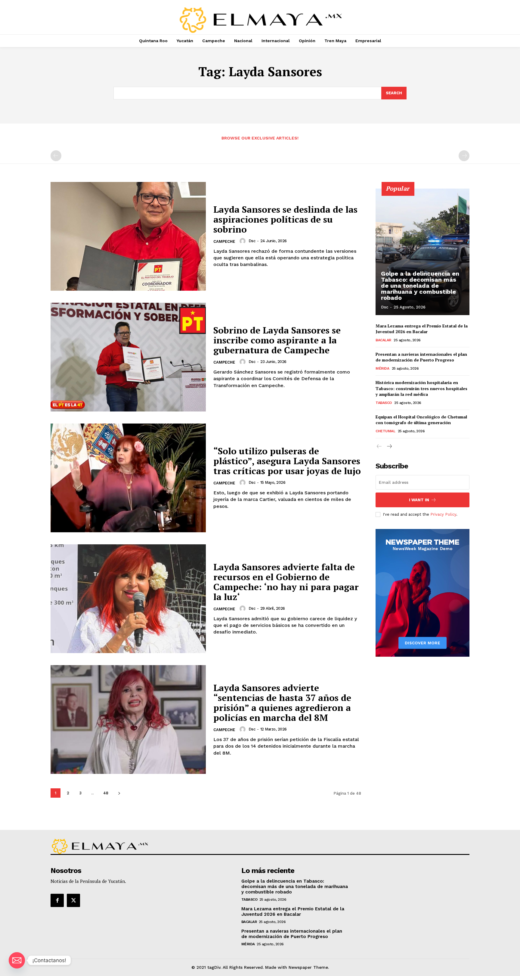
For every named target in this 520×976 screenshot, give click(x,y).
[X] (73, 900)
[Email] (17, 960)
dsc (252, 241)
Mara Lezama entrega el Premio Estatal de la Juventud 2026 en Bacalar (422, 329)
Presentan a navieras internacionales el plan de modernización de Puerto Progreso (421, 357)
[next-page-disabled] (464, 155)
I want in (419, 500)
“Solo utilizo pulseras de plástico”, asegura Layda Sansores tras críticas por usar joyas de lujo (287, 461)
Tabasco (384, 403)
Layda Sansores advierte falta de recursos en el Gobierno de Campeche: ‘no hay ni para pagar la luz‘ (286, 582)
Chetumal (385, 431)
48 (105, 793)
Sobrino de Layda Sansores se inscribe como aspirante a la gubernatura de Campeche (277, 340)
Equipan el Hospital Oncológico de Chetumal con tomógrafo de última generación (421, 420)
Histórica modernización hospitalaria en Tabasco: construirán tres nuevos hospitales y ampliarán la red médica (421, 388)
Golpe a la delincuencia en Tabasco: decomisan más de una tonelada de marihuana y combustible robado (420, 285)
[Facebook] (57, 900)
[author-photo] (243, 241)
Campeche (224, 241)
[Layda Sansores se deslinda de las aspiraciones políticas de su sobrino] (128, 236)
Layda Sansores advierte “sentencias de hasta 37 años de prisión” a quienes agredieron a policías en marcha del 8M (282, 703)
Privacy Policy (443, 514)
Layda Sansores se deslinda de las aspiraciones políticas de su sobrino (285, 219)
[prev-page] (56, 155)
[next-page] (119, 793)
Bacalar (383, 340)
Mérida (382, 368)
